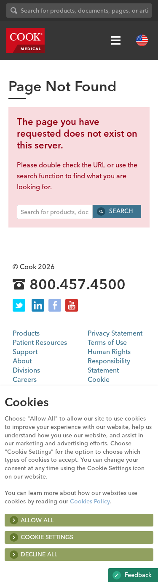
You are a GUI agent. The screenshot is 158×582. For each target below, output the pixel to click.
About (22, 361)
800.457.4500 (77, 284)
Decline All (39, 554)
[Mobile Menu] (116, 40)
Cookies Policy (90, 501)
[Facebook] (54, 305)
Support (25, 351)
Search (120, 211)
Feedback (137, 575)
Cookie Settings (47, 537)
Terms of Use (107, 342)
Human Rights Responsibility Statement (109, 360)
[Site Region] (142, 40)
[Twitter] (19, 305)
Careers (25, 379)
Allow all (37, 520)
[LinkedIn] (38, 305)
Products (26, 333)
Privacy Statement (115, 333)
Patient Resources (40, 342)
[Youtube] (71, 305)
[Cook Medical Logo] (25, 40)
